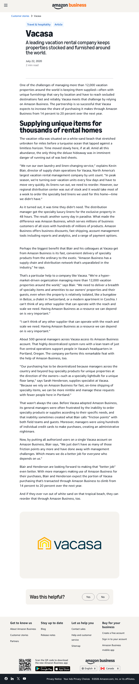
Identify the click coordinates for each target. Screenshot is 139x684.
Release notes (48, 634)
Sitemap (76, 645)
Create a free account (113, 632)
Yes (88, 597)
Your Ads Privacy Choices (77, 678)
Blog (43, 628)
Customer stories (19, 634)
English (89, 668)
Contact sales (78, 628)
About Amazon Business (23, 628)
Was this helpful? (47, 596)
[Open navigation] (5, 5)
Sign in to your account (114, 639)
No (103, 597)
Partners (14, 641)
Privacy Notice (54, 678)
